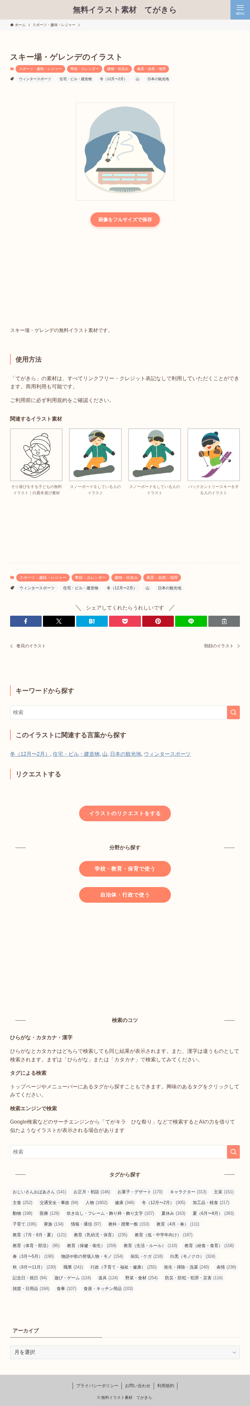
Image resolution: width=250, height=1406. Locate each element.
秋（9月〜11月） (34, 1267)
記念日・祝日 (30, 1277)
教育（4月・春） (178, 1224)
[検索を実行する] (233, 712)
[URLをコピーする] (224, 621)
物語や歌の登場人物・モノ (92, 1256)
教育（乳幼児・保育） (100, 1234)
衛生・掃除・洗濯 (186, 1267)
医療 (49, 1213)
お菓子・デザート (140, 1191)
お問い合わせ (137, 1385)
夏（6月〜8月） (213, 1213)
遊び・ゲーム (72, 1277)
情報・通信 (86, 1224)
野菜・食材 (141, 1277)
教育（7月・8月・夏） (39, 1234)
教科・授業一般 (128, 1224)
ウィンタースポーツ (35, 79)
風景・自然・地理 (151, 69)
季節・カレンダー (84, 69)
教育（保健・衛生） (91, 1245)
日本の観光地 (158, 79)
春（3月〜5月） (33, 1256)
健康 (124, 1202)
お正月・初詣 (92, 1191)
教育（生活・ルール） (150, 1245)
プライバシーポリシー (97, 1385)
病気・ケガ (147, 1256)
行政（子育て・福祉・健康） (123, 1267)
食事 (66, 1288)
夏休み (173, 1213)
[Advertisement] (125, 277)
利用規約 (165, 1385)
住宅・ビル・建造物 (76, 79)
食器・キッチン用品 (108, 1288)
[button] (26, 621)
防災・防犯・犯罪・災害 (194, 1277)
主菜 (223, 1191)
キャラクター (188, 1191)
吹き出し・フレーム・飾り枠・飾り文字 (110, 1213)
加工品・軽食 (211, 1202)
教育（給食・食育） (209, 1245)
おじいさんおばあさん (39, 1191)
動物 (22, 1213)
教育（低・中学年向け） (163, 1234)
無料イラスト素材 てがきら (125, 10)
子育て (24, 1224)
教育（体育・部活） (36, 1245)
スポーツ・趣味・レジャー (40, 69)
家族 (53, 1224)
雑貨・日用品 (31, 1288)
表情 (226, 1267)
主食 (22, 1202)
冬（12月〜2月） (113, 79)
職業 (73, 1267)
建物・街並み (118, 69)
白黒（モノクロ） (192, 1256)
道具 (108, 1277)
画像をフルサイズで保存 (125, 219)
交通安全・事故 (59, 1202)
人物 (96, 1202)
